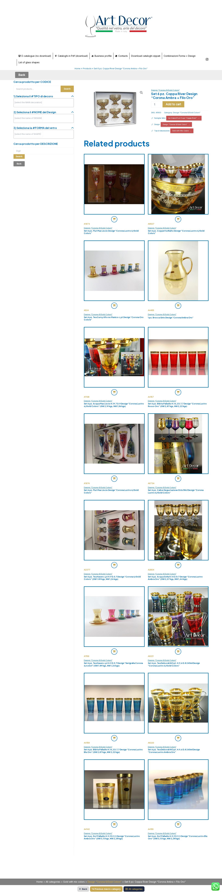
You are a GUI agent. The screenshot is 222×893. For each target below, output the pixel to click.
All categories (53, 881)
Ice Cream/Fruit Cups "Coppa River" (182, 118)
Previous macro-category (108, 889)
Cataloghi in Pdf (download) (73, 55)
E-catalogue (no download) (36, 55)
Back (84, 889)
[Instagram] (207, 59)
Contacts (123, 55)
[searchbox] (28, 102)
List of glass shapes (29, 62)
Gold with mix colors (74, 881)
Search (67, 89)
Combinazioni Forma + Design (180, 55)
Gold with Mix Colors (180, 131)
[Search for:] (43, 150)
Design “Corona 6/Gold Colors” (165, 90)
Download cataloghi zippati (145, 55)
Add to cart (173, 104)
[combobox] (43, 102)
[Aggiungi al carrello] (114, 219)
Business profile (103, 55)
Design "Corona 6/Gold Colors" (186, 113)
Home (39, 881)
